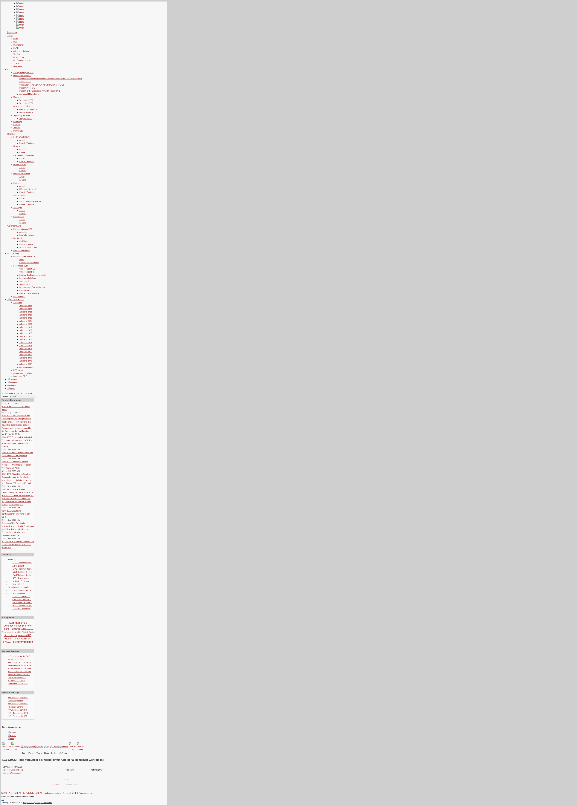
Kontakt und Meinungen (29, 263)
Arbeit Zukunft (18, 566)
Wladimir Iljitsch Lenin (28, 247)
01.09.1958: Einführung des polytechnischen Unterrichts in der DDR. (16, 514)
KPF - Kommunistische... (22, 563)
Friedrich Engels (26, 244)
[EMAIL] (12, 736)
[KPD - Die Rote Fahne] (25, 793)
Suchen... (5, 397)
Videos (16, 63)
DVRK (15, 48)
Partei (15, 39)
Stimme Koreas (18, 593)
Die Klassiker (18, 238)
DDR (14, 642)
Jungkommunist (25, 119)
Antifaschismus (13, 625)
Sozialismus (10, 635)
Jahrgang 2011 (25, 352)
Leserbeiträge (19, 57)
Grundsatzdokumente (22, 76)
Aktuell (22, 140)
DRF (19, 632)
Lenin (15, 639)
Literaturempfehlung (21, 251)
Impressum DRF (20, 376)
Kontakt (22, 152)
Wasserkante (18, 217)
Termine (16, 128)
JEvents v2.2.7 (59, 784)
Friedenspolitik (25, 290)
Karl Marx (23, 241)
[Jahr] (24, 747)
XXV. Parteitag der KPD (17, 710)
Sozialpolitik (24, 281)
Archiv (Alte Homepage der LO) (32, 201)
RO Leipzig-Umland (27, 189)
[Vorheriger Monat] (6, 749)
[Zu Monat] (63, 747)
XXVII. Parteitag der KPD (18, 713)
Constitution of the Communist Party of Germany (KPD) (41, 85)
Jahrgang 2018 (25, 330)
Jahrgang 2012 (25, 349)
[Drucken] (12, 732)
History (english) (26, 112)
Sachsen (17, 183)
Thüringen (17, 208)
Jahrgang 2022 (25, 318)
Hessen (16, 146)
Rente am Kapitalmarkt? (17, 684)
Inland (15, 42)
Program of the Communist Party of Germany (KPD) (40, 91)
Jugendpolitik (24, 284)
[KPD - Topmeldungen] (82, 793)
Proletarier (15, 629)
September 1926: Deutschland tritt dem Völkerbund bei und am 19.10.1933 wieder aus (18, 545)
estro (72, 770)
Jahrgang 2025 (25, 309)
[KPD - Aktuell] (7, 793)
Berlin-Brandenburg (21, 137)
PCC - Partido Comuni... (22, 606)
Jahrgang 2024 (25, 312)
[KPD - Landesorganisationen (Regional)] (53, 793)
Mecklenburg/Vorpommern (24, 155)
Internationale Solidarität (29, 293)
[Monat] (31, 747)
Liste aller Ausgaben (27, 235)
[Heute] (46, 747)
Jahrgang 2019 (25, 327)
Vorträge (16, 54)
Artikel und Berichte (21, 51)
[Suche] (54, 747)
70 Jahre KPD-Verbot (16, 681)
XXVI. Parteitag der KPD (17, 716)
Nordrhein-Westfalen (21, 174)
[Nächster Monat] (80, 749)
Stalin (19, 639)
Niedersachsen (19, 165)
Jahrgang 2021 (25, 321)
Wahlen (16, 125)
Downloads (18, 131)
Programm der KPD (27, 88)
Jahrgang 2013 (25, 346)
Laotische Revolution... (21, 609)
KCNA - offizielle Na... (21, 597)
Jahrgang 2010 (25, 355)
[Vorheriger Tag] (15, 749)
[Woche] (39, 747)
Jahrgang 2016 (25, 336)
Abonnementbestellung (22, 373)
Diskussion (17, 66)
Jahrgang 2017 (25, 333)
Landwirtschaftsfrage (27, 278)
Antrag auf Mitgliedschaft (23, 73)
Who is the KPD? (26, 103)
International (18, 45)
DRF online (18, 370)
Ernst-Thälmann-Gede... (22, 572)
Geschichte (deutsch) (28, 109)
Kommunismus (18, 622)
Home (16, 393)
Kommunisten (24, 641)
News (21, 260)
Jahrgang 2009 (25, 358)
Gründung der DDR (27, 272)
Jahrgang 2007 (25, 364)
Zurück (66, 779)
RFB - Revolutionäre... (21, 578)
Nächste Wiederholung (12, 773)
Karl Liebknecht (26, 629)
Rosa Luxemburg (9, 632)
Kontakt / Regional (26, 143)
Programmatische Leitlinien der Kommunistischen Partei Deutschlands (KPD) (50, 79)
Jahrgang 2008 (25, 361)
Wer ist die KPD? (26, 100)
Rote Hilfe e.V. (18, 584)
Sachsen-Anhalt (19, 195)
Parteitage (17, 122)
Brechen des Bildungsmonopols (32, 275)
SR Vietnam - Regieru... (22, 603)
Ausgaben (17, 303)
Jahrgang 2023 (25, 315)
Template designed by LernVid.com (37, 803)
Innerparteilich (19, 297)
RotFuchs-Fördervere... (21, 581)
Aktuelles (23, 232)
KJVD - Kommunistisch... (22, 569)
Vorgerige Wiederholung (13, 770)
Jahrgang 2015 (25, 339)
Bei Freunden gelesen (22, 60)
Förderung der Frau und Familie (32, 287)
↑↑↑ (3, 800)
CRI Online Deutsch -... (21, 600)
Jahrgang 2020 (25, 324)
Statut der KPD (25, 82)
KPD (28, 635)
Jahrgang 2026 (25, 306)
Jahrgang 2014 (25, 343)
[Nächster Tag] (72, 749)
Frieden (8, 638)
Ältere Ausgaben (26, 367)
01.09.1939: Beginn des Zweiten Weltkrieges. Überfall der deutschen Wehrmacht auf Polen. (16, 465)
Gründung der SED (27, 269)
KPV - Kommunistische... (22, 590)
